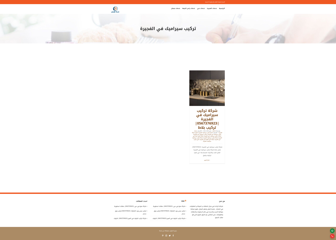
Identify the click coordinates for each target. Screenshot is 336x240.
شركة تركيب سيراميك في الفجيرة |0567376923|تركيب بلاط (207, 88)
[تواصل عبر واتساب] (332, 230)
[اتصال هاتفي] (332, 236)
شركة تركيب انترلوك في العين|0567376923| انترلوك (169, 218)
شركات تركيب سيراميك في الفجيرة (212, 136)
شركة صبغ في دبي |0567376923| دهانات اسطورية (169, 206)
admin (214, 131)
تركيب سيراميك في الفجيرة (200, 134)
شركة (160, 231)
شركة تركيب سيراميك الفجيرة (210, 138)
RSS (182, 201)
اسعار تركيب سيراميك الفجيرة (205, 133)
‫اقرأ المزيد (206, 160)
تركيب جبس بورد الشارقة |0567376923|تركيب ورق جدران (169, 212)
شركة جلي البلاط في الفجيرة (207, 139)
